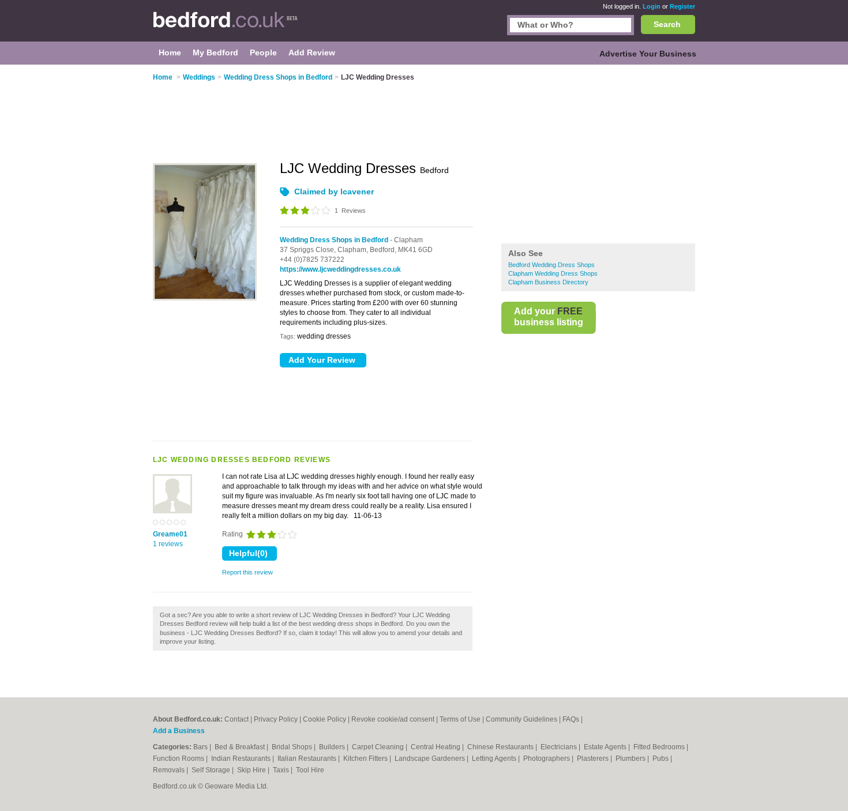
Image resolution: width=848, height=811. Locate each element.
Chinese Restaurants (501, 747)
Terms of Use (460, 719)
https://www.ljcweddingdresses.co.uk (340, 269)
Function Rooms (179, 758)
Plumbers (631, 758)
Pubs (661, 758)
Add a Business (179, 731)
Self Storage (212, 770)
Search (667, 24)
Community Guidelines (521, 719)
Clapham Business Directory (548, 282)
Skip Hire (252, 770)
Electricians (560, 747)
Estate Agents (606, 747)
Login (652, 6)
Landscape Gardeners (431, 758)
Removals (169, 770)
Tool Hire (310, 770)
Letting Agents (495, 758)
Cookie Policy (324, 719)
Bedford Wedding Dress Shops (551, 264)
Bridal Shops (293, 747)
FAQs (570, 719)
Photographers (547, 758)
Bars (201, 747)
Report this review (247, 572)
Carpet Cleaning (379, 747)
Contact (236, 719)
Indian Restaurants (241, 758)
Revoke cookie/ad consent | (395, 719)
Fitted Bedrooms (659, 747)
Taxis (282, 770)
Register (682, 6)
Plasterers (593, 758)
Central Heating (436, 747)
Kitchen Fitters (366, 758)
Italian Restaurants (307, 758)
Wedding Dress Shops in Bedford (334, 240)
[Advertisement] (598, 155)
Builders (333, 747)
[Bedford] (225, 27)
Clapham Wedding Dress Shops (553, 273)
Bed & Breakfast (241, 747)
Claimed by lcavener (334, 191)
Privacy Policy (276, 719)
